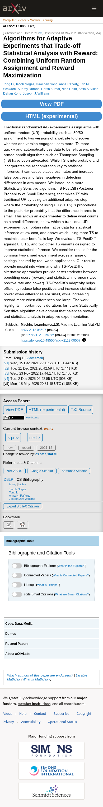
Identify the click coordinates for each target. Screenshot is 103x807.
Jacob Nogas (24, 84)
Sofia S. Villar (87, 89)
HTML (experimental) (51, 116)
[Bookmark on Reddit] (22, 525)
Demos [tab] (10, 633)
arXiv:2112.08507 (33, 330)
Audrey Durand (29, 89)
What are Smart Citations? (72, 594)
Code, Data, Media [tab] (18, 623)
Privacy (8, 722)
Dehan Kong (12, 93)
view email (35, 358)
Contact (40, 713)
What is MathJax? (36, 679)
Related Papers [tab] (17, 643)
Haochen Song (47, 84)
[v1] (6, 363)
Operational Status (62, 721)
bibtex (22, 484)
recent (26, 448)
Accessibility (30, 722)
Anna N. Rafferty (19, 495)
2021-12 (46, 448)
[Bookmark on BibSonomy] (8, 525)
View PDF (52, 104)
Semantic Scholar (74, 471)
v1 (41, 33)
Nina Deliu (69, 89)
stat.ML (52, 454)
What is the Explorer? (71, 565)
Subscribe (61, 713)
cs (37, 454)
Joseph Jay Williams (22, 498)
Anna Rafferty (68, 84)
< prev (13, 437)
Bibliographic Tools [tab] (20, 541)
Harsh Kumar (50, 89)
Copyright (84, 713)
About (7, 713)
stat (43, 454)
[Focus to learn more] (83, 340)
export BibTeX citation (23, 506)
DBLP (8, 479)
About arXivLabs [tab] (17, 653)
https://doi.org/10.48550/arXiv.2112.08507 (51, 340)
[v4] (6, 379)
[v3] (6, 373)
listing (12, 484)
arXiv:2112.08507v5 (40, 335)
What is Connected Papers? (71, 575)
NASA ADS (14, 471)
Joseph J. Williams (36, 93)
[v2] (6, 368)
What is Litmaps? (48, 584)
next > (34, 437)
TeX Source (81, 409)
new (10, 448)
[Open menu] (94, 8)
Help (23, 713)
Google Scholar (42, 471)
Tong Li (8, 84)
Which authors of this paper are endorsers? (40, 675)
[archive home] (14, 8)
